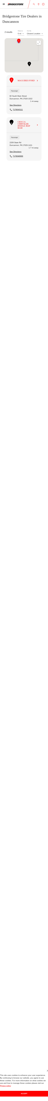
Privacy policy (41, 1086)
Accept (24, 1094)
